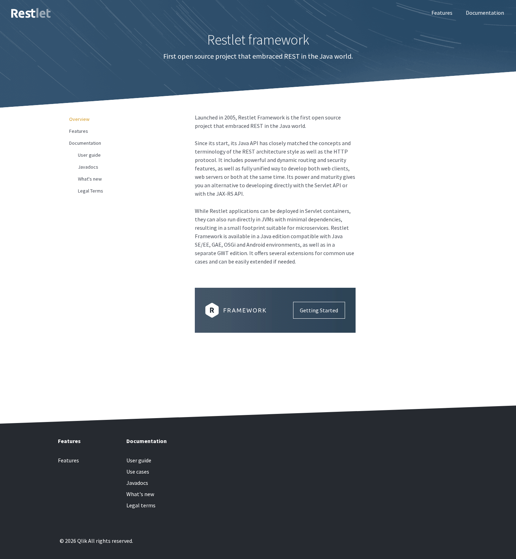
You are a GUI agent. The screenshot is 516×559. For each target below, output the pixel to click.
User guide (89, 155)
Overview (79, 119)
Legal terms (141, 505)
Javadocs (88, 167)
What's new (90, 179)
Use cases (137, 471)
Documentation (485, 12)
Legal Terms (90, 191)
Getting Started (319, 310)
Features (441, 12)
